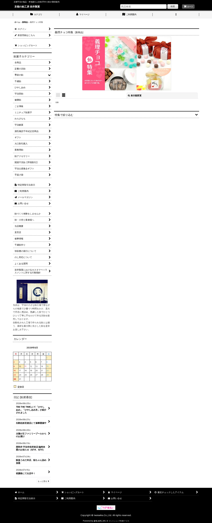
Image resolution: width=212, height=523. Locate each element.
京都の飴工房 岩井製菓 (27, 6)
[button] (176, 14)
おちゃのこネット (101, 521)
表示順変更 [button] (136, 95)
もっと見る (42, 481)
